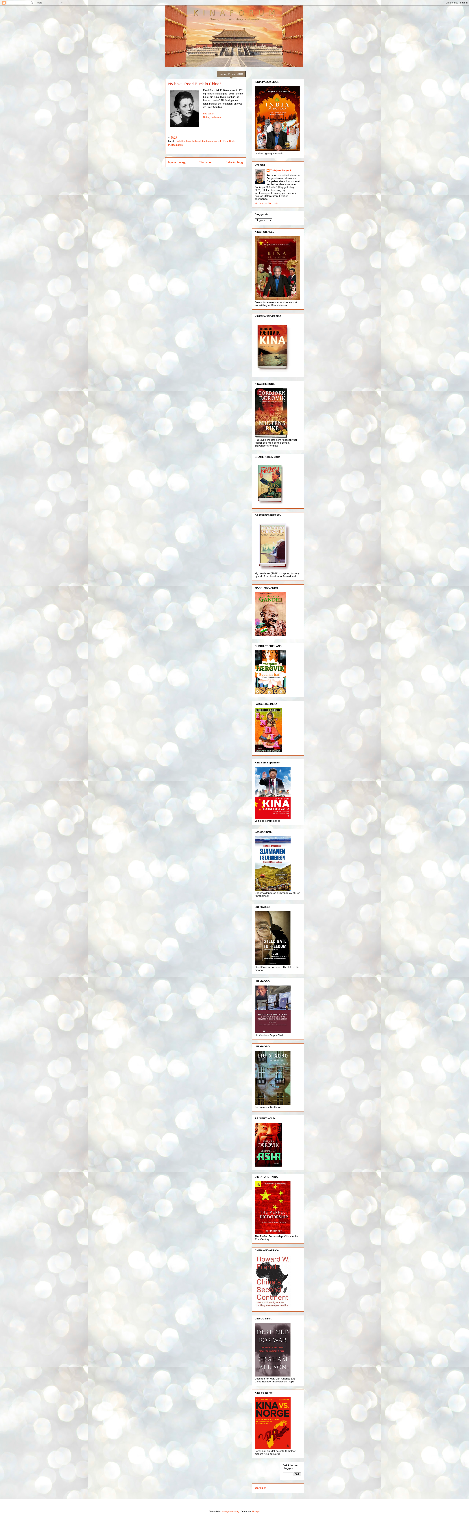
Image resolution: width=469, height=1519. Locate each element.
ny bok (217, 141)
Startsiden (206, 162)
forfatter (181, 141)
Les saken (208, 113)
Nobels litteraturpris (202, 141)
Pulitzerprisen (175, 145)
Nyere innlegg (177, 162)
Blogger (255, 1511)
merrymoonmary (230, 1511)
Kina (188, 141)
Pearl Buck (229, 141)
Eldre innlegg (234, 162)
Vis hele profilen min (266, 203)
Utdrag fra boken (212, 117)
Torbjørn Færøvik (281, 170)
